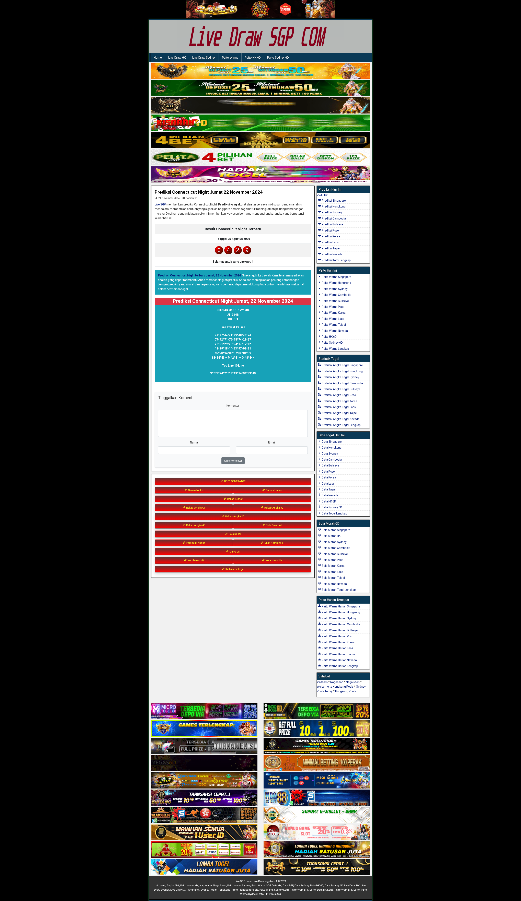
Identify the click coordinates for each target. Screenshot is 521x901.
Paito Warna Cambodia (336, 294)
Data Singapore (331, 441)
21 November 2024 (169, 198)
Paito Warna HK (189, 885)
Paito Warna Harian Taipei (338, 654)
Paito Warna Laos (332, 318)
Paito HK (322, 195)
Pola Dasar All (273, 525)
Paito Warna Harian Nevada (339, 660)
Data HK (276, 885)
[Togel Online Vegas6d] (204, 763)
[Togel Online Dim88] (260, 88)
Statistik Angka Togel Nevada (340, 419)
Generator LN (195, 490)
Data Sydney (329, 453)
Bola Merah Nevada (334, 583)
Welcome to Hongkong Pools (335, 686)
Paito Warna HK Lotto (303, 889)
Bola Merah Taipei (333, 577)
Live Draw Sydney (204, 57)
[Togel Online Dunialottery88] (317, 763)
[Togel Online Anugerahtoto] (317, 780)
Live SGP (160, 204)
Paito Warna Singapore (336, 276)
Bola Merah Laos (332, 571)
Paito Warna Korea (333, 312)
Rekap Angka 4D (195, 525)
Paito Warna (230, 57)
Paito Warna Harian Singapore (340, 606)
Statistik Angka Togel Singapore (342, 365)
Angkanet (193, 889)
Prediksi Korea (330, 236)
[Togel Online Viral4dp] (260, 174)
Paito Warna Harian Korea (338, 642)
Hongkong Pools (345, 691)
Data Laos (328, 483)
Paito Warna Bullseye (335, 301)
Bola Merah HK (330, 535)
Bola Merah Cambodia (335, 547)
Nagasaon (336, 682)
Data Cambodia (331, 459)
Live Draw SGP (178, 889)
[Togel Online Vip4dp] (317, 746)
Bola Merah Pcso (332, 559)
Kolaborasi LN (273, 560)
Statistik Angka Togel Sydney (340, 377)
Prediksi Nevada (331, 254)
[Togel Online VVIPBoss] (260, 71)
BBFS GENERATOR (235, 481)
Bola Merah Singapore (335, 530)
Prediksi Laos (330, 242)
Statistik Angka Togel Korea (339, 401)
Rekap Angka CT (195, 507)
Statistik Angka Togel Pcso (338, 395)
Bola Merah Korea (333, 565)
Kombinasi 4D (195, 560)
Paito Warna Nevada (334, 330)
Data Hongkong (331, 447)
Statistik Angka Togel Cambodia (342, 383)
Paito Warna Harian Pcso (337, 636)
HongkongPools (248, 889)
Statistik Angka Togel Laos (338, 407)
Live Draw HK (177, 57)
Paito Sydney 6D (278, 57)
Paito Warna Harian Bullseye (339, 630)
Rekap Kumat (235, 498)
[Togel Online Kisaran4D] (260, 123)
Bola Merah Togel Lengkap (338, 589)
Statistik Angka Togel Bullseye (340, 389)
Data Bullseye (330, 465)
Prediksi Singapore (333, 200)
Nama (194, 442)
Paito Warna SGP (261, 885)
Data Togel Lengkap (334, 513)
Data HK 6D (328, 501)
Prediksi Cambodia (333, 218)
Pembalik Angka (195, 542)
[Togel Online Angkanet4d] (317, 815)
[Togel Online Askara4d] (204, 780)
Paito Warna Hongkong (336, 282)
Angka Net (173, 885)
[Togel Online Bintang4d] (204, 797)
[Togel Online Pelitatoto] (260, 157)
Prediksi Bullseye (332, 224)
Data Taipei (328, 489)
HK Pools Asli (273, 894)
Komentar (191, 198)
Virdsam (322, 682)
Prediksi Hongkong (333, 206)
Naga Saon (219, 885)
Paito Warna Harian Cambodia (340, 624)
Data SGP (288, 885)
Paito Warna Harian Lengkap (339, 666)
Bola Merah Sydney (334, 542)
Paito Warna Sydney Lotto (274, 889)
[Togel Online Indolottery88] (317, 797)
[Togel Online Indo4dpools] (204, 867)
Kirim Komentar (233, 460)
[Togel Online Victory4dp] (204, 728)
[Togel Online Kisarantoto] (260, 140)
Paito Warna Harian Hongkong (340, 612)
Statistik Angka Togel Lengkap (341, 425)
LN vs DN (234, 551)
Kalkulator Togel (234, 569)
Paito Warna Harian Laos (337, 648)
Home (158, 57)
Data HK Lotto (325, 889)
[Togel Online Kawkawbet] (204, 746)
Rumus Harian (273, 490)
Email (271, 442)
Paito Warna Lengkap (335, 348)
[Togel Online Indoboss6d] (317, 711)
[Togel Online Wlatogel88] (204, 815)
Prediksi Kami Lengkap (336, 260)
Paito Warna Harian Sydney (339, 618)
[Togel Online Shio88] (317, 849)
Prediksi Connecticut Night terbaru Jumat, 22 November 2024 (199, 275)
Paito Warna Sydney (334, 289)
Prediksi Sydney (331, 212)
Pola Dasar (234, 533)
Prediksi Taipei (330, 248)
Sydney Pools (209, 889)
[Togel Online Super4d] (260, 105)
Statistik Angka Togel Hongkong (342, 371)
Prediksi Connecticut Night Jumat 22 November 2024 (209, 192)
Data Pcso (328, 471)
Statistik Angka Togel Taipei (339, 413)
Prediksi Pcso (330, 230)
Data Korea (328, 477)
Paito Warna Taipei (333, 324)
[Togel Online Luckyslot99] (317, 728)
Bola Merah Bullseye (334, 554)
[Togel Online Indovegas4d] (317, 867)
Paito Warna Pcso (332, 306)
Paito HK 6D (253, 57)
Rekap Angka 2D (234, 516)
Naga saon (353, 682)
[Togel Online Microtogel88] (204, 711)
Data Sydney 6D (331, 507)
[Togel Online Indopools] (317, 832)
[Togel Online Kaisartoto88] (204, 849)
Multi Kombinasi (273, 542)
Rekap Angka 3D (273, 507)
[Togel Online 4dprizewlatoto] (204, 832)
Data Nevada (329, 495)
